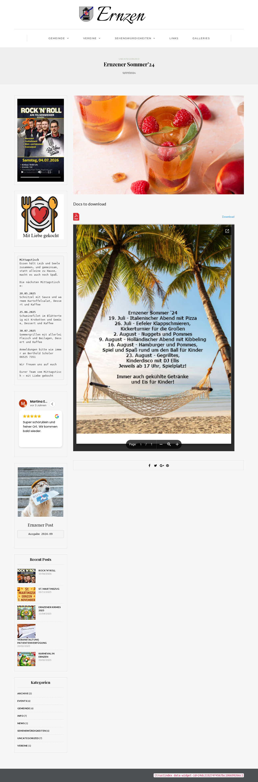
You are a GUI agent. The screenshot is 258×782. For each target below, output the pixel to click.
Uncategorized (129, 59)
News (21, 723)
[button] (52, 404)
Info (20, 715)
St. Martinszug (48, 588)
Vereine (90, 38)
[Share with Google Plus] (161, 465)
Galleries (201, 38)
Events (22, 700)
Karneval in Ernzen (46, 655)
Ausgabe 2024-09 (40, 533)
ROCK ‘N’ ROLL (46, 570)
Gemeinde (56, 38)
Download (228, 216)
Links (174, 38)
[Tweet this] (155, 465)
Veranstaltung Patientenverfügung (32, 641)
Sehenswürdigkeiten (133, 38)
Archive (22, 693)
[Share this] (149, 465)
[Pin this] (167, 465)
